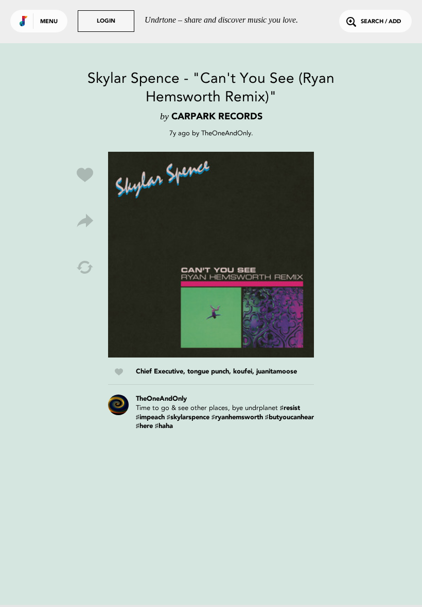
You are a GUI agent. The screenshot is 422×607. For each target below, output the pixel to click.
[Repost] (85, 267)
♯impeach (150, 417)
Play (211, 254)
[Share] (85, 221)
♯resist (290, 408)
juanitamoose (276, 371)
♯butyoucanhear (289, 417)
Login (106, 21)
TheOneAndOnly (226, 133)
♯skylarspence (188, 417)
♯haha (164, 426)
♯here (144, 426)
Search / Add (381, 22)
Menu (49, 22)
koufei (242, 371)
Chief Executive (159, 371)
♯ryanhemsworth (237, 417)
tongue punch (208, 371)
